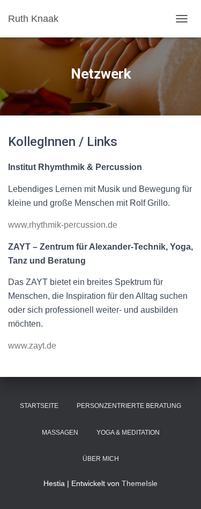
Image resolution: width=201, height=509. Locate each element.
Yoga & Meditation (128, 432)
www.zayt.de (32, 345)
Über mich (101, 458)
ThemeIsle (140, 483)
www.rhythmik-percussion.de (62, 224)
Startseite (39, 406)
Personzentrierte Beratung (129, 406)
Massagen (60, 432)
